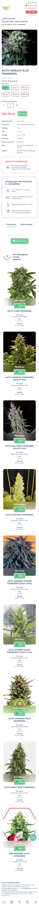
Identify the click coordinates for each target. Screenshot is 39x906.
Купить (23, 114)
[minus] (4, 105)
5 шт (15, 88)
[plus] (17, 105)
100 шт (25, 94)
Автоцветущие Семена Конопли (15, 21)
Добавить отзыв (21, 241)
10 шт (25, 88)
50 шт (15, 94)
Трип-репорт (26, 224)
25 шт (5, 94)
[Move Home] (4, 902)
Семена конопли (8, 19)
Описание (11, 224)
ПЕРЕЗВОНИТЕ (32, 12)
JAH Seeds (20, 121)
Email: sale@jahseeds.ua (11, 883)
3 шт (5, 88)
